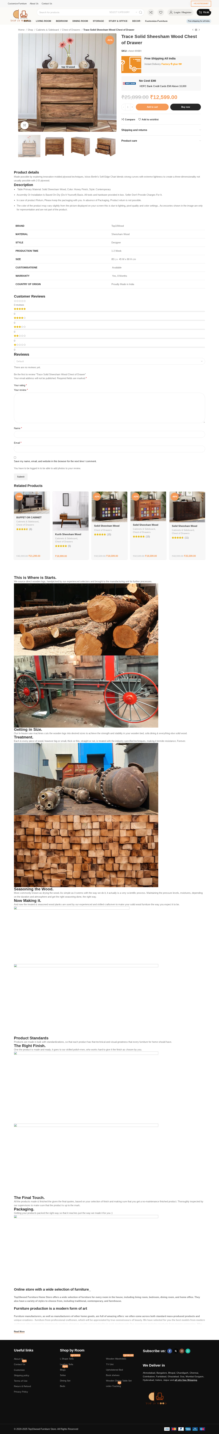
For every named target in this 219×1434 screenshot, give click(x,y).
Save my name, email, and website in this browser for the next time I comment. (55, 461)
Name (18, 428)
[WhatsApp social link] (187, 1351)
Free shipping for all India (199, 21)
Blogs (63, 1369)
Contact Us (20, 1364)
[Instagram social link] (181, 1351)
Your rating (20, 385)
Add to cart (152, 107)
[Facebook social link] (169, 1351)
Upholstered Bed (114, 1369)
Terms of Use (20, 1381)
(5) (69, 546)
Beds (62, 1386)
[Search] (140, 12)
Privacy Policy (21, 1391)
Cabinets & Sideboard (47, 29)
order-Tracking (113, 1385)
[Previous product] (192, 30)
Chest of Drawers (71, 29)
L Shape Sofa (70, 1358)
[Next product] (199, 30)
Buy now (185, 107)
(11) (187, 537)
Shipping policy (21, 1375)
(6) (30, 529)
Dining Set (65, 1380)
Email (17, 442)
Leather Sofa (66, 1364)
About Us (18, 1359)
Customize (19, 1370)
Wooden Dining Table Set (119, 1380)
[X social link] (175, 1351)
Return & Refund (22, 1386)
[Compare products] (151, 12)
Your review (21, 390)
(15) (109, 534)
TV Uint (110, 1364)
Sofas (63, 1375)
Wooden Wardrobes (119, 1358)
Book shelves (112, 1375)
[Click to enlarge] (25, 125)
